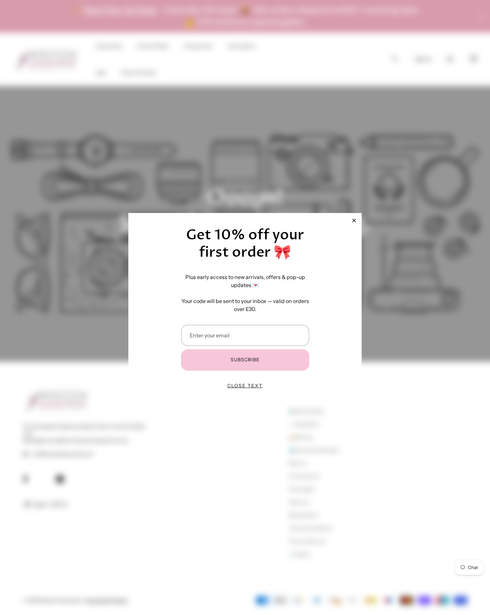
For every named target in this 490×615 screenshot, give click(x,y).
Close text (245, 386)
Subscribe (245, 360)
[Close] (354, 221)
